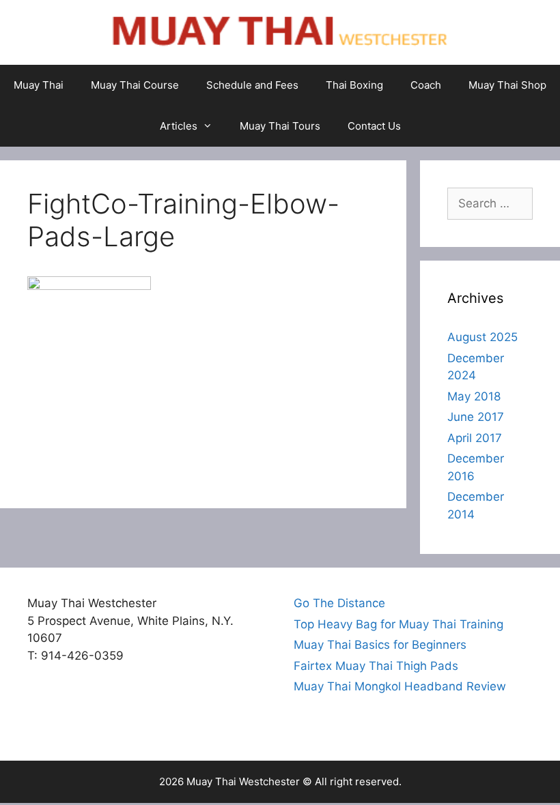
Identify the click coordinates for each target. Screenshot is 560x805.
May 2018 (474, 396)
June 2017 (475, 417)
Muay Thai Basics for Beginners (380, 645)
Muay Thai (39, 84)
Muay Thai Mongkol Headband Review (400, 686)
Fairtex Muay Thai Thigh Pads (376, 666)
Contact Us (374, 125)
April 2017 (474, 438)
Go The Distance (339, 603)
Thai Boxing (354, 84)
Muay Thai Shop (507, 84)
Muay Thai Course (135, 84)
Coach (425, 84)
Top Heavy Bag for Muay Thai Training (398, 624)
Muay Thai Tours (280, 125)
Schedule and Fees (252, 84)
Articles (178, 125)
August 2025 (482, 337)
